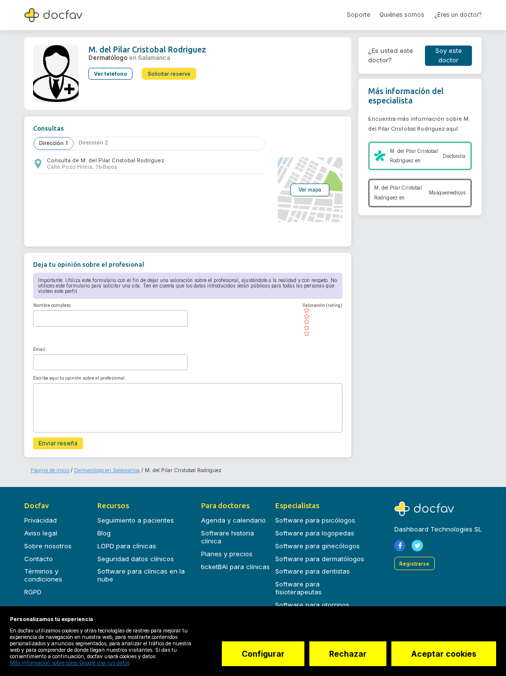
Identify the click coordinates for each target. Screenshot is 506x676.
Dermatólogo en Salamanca (107, 470)
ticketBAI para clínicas (235, 567)
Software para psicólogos (315, 520)
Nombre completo (52, 305)
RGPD (33, 592)
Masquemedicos (447, 192)
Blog (104, 533)
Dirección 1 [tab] (53, 143)
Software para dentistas (312, 571)
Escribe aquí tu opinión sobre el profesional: (79, 378)
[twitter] (417, 545)
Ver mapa (309, 189)
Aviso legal (40, 533)
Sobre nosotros (48, 546)
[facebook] (400, 545)
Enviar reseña (58, 443)
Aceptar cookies (443, 654)
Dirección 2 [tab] (93, 143)
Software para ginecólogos (317, 546)
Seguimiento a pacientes (135, 520)
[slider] (322, 322)
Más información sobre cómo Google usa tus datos (69, 663)
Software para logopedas (314, 533)
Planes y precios (227, 554)
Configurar (263, 654)
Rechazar (348, 654)
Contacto (38, 559)
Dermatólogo (107, 57)
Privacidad (40, 520)
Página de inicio (50, 470)
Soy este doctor (448, 55)
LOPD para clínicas (126, 546)
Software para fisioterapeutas (298, 588)
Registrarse (414, 564)
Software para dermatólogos (319, 559)
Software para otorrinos (312, 605)
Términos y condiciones (43, 575)
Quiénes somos (402, 14)
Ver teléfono (110, 74)
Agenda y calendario (233, 520)
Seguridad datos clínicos (135, 559)
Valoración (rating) (322, 305)
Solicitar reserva (169, 74)
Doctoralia (454, 156)
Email (39, 349)
